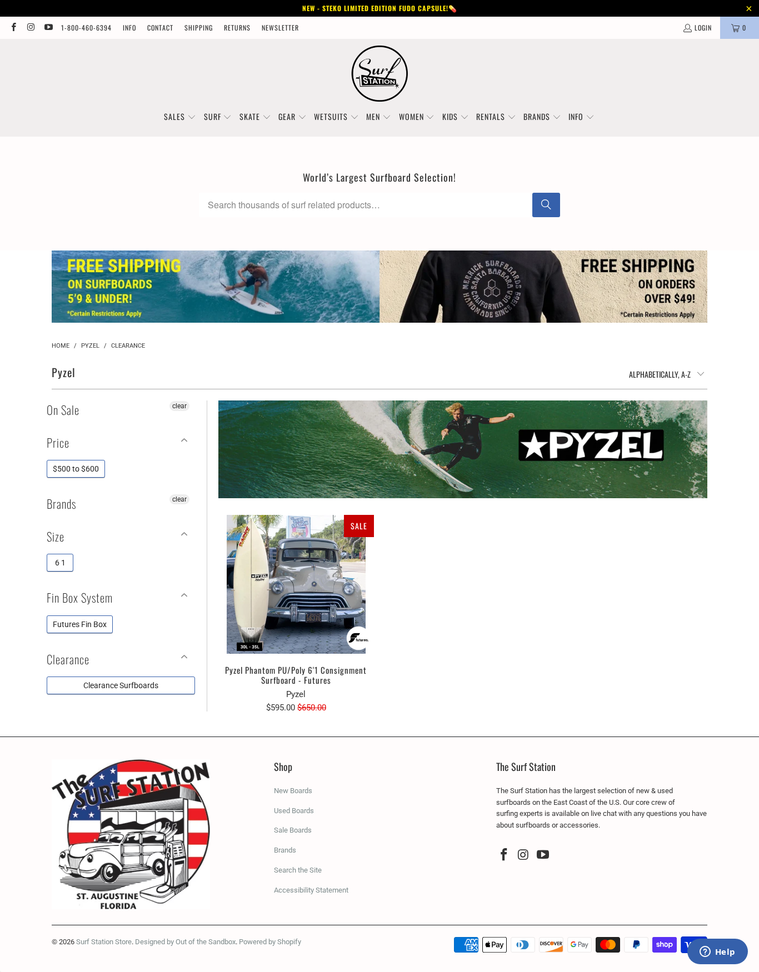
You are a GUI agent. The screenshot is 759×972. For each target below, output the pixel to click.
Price (58, 442)
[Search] (546, 205)
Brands (61, 503)
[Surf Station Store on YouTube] (48, 27)
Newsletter (280, 27)
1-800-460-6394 (86, 27)
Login (703, 27)
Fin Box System (80, 597)
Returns (237, 27)
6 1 (60, 562)
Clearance (68, 659)
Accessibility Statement (311, 890)
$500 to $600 (76, 468)
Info (129, 27)
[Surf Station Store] (380, 73)
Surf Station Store (104, 942)
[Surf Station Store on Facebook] (13, 27)
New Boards (293, 790)
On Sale (63, 409)
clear (179, 406)
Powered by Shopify (270, 942)
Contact (160, 27)
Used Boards (294, 810)
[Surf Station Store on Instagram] (30, 27)
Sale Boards (293, 830)
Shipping (198, 27)
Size (55, 536)
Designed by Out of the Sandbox (185, 942)
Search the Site (298, 870)
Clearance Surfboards (120, 685)
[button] (180, 117)
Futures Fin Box (80, 624)
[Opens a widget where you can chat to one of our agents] (717, 952)
